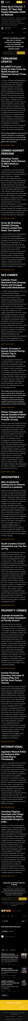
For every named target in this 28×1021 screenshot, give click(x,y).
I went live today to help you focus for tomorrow (10, 987)
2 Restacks (18, 910)
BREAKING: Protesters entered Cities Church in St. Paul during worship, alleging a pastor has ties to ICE (10, 956)
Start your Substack (11, 1016)
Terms (23, 1012)
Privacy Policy (14, 905)
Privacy (19, 1012)
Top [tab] (3, 950)
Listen (24, 28)
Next (23, 921)
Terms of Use (21, 902)
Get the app (20, 1016)
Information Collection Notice (16, 903)
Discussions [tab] (12, 950)
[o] (24, 956)
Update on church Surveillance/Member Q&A (9, 969)
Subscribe (19, 2)
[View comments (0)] (8, 32)
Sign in (25, 2)
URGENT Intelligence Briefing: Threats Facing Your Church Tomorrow (10, 982)
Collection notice (14, 1014)
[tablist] (7, 931)
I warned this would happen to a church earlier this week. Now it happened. (9, 960)
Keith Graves (8, 27)
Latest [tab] (6, 950)
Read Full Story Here (8, 145)
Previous (6, 921)
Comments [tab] (4, 931)
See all (4, 995)
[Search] (25, 949)
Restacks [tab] (11, 931)
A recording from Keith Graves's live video (9, 972)
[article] (14, 959)
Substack (8, 1019)
